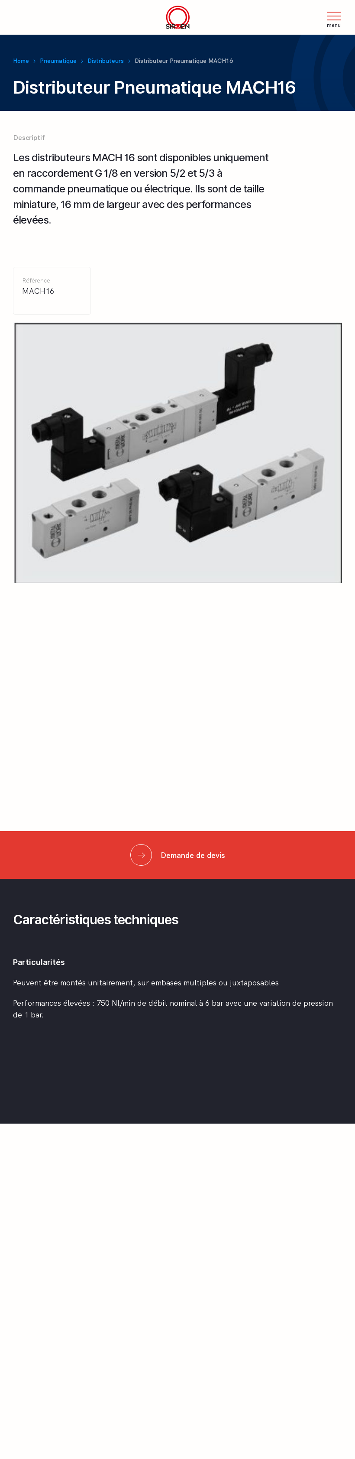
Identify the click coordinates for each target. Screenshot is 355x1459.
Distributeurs (105, 61)
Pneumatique (58, 61)
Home (21, 61)
